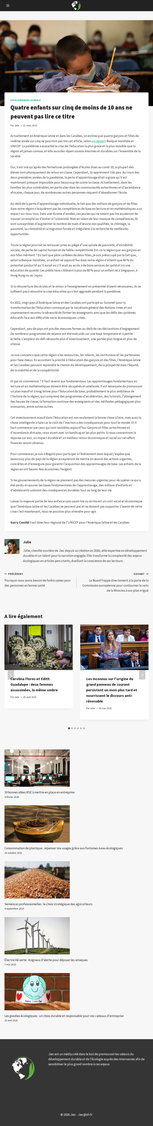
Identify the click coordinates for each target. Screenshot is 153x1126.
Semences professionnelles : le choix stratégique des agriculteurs (48, 904)
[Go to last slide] (11, 675)
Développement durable (25, 100)
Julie (27, 542)
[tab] (69, 728)
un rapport (98, 141)
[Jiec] (76, 5)
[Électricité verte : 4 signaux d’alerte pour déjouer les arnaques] (76, 935)
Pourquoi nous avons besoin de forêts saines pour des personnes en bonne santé (37, 580)
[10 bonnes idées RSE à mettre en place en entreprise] (76, 768)
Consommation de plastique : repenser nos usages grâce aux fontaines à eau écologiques (63, 848)
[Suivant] (142, 675)
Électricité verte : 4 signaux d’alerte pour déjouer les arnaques (46, 960)
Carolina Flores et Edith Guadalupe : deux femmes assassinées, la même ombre (34, 684)
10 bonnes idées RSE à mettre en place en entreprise (39, 792)
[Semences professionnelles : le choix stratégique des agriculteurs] (76, 879)
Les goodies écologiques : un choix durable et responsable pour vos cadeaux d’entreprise (64, 1016)
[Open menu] (7, 5)
